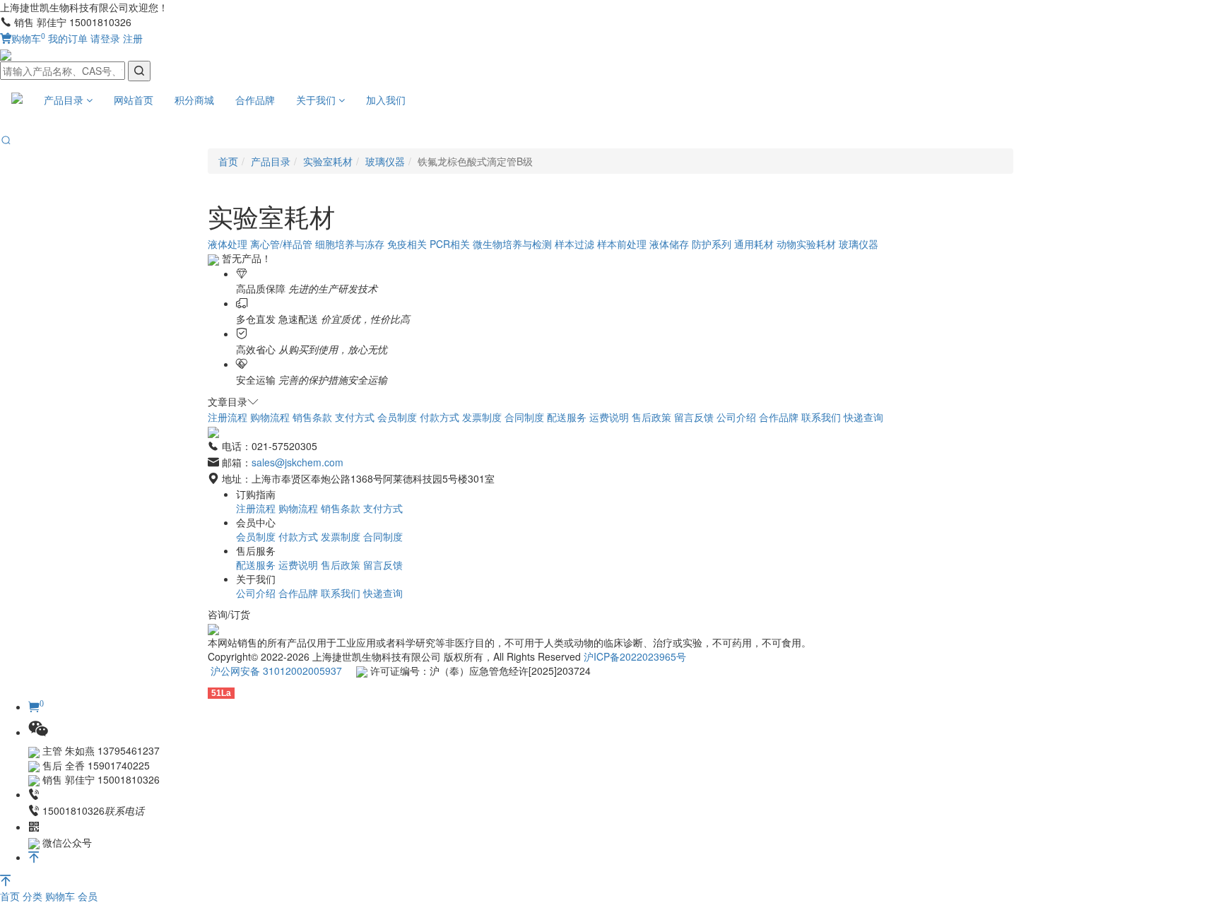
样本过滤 (574, 244)
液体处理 (227, 244)
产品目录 (65, 100)
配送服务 (566, 417)
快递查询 (863, 417)
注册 (133, 38)
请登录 (105, 38)
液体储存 (669, 244)
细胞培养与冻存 (349, 244)
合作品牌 (255, 100)
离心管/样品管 (281, 244)
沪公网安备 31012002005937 (276, 670)
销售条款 (312, 417)
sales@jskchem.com (297, 462)
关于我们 (317, 100)
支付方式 (354, 417)
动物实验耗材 (806, 244)
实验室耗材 (328, 161)
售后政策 (651, 417)
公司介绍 (736, 417)
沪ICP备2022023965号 (635, 656)
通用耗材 (754, 244)
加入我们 (386, 100)
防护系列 (711, 244)
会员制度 (397, 417)
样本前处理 (622, 244)
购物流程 (270, 417)
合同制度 (524, 417)
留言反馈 (694, 417)
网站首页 (133, 100)
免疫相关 (407, 244)
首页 (11, 896)
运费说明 (609, 417)
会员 (88, 896)
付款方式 (439, 417)
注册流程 (227, 417)
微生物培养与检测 (512, 244)
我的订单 (68, 38)
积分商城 (194, 100)
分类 (34, 896)
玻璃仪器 (385, 161)
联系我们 (821, 417)
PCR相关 (450, 244)
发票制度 (482, 417)
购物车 (28, 38)
